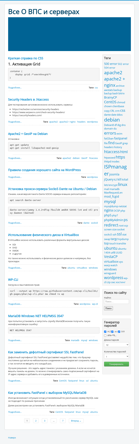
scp (126, 225)
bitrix (121, 93)
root (121, 225)
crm (117, 110)
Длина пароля (111, 339)
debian (76, 158)
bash (115, 93)
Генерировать (116, 364)
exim (119, 133)
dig (119, 125)
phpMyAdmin (113, 220)
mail (106, 189)
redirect (111, 225)
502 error (123, 64)
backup (117, 90)
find (111, 142)
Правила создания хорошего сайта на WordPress (44, 170)
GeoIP (84, 158)
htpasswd (109, 157)
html (124, 151)
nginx (108, 210)
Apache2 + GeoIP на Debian (28, 134)
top (106, 243)
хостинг (120, 282)
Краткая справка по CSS (25, 58)
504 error (109, 67)
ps (126, 219)
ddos (120, 114)
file (106, 143)
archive (120, 85)
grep (125, 143)
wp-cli (95, 303)
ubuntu (71, 267)
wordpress (92, 121)
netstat (123, 206)
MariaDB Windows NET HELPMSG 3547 (36, 316)
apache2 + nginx (67, 121)
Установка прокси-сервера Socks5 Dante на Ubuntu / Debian (52, 189)
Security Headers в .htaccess (28, 99)
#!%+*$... (111, 335)
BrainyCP (110, 97)
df (115, 125)
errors (110, 133)
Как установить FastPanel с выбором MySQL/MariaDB (47, 393)
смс (113, 282)
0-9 (122, 331)
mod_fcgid (111, 196)
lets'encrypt (110, 185)
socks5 (94, 222)
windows (93, 267)
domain (108, 128)
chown (108, 106)
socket (121, 229)
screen (108, 229)
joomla (114, 174)
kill (119, 179)
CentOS (63, 380)
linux (81, 380)
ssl (87, 380)
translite (121, 243)
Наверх (12, 437)
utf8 (113, 252)
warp (107, 265)
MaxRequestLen (113, 192)
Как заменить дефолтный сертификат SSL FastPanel (46, 352)
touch (112, 243)
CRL (112, 110)
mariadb (75, 340)
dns (123, 125)
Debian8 (109, 125)
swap (107, 239)
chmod (121, 102)
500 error (110, 64)
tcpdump (123, 239)
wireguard (110, 273)
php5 (107, 215)
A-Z (109, 331)
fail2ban (109, 138)
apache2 (53, 121)
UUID (119, 252)
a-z (116, 331)
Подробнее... (15, 87)
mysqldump (111, 206)
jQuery (109, 179)
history (118, 147)
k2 (115, 179)
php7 (115, 215)
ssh (114, 234)
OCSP (117, 210)
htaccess (93, 158)
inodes (115, 161)
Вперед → (76, 420)
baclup (108, 93)
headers (81, 121)
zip (109, 282)
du (115, 128)
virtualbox (82, 267)
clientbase (118, 106)
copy (107, 110)
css (96, 87)
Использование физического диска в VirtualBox (43, 235)
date (113, 114)
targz (114, 239)
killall (125, 179)
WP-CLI (13, 280)
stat (124, 234)
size (114, 229)
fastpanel (73, 380)
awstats (108, 90)
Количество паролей (115, 351)
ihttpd (107, 161)
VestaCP (111, 256)
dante (86, 222)
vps (121, 261)
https (120, 157)
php (123, 210)
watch (114, 265)
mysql (84, 340)
